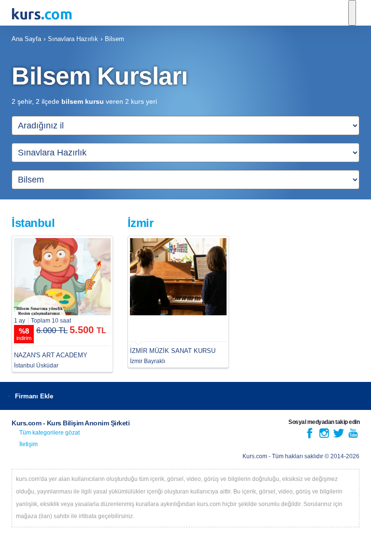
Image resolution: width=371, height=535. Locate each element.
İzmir (141, 222)
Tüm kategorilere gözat (49, 432)
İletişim (28, 444)
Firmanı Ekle (34, 396)
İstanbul (33, 222)
